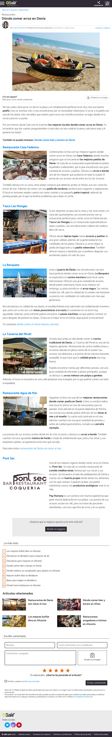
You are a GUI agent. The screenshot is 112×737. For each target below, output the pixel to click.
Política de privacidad (83, 734)
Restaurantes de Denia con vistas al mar (40, 602)
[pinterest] (19, 725)
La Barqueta (11, 265)
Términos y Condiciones (62, 734)
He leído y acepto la (23, 681)
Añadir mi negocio (56, 529)
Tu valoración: (37, 675)
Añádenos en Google (99, 98)
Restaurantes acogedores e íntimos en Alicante (94, 620)
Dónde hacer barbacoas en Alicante (23, 585)
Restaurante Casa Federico (21, 147)
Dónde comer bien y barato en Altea (94, 602)
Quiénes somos (24, 734)
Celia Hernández (19, 27)
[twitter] (7, 725)
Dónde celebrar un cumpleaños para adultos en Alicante (33, 571)
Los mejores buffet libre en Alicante (23, 551)
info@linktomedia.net (84, 696)
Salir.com (5, 10)
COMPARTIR (98, 5)
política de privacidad (31, 681)
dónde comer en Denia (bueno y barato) (37, 324)
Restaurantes (23, 10)
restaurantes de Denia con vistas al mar (40, 448)
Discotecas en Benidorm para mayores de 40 (27, 556)
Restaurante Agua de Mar (20, 393)
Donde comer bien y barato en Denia (54, 140)
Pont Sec (9, 458)
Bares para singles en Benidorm (21, 580)
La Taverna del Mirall (17, 334)
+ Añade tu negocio (102, 28)
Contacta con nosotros (41, 734)
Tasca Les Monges (15, 206)
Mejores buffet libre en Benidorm (22, 576)
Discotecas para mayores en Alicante (24, 561)
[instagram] (13, 725)
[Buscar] (108, 3)
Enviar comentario (96, 683)
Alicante (13, 10)
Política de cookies (101, 734)
